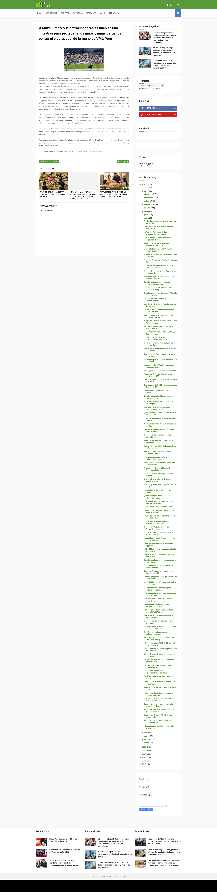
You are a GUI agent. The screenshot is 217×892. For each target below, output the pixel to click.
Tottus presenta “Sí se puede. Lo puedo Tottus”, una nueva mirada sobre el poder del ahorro (113, 194)
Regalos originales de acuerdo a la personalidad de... (158, 705)
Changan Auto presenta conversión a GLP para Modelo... (159, 699)
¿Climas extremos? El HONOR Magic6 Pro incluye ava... (159, 644)
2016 (144, 761)
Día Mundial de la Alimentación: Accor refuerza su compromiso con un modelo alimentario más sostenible (164, 862)
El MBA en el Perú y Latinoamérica (158, 507)
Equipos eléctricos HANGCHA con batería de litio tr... (158, 716)
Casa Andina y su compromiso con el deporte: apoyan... (159, 511)
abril (146, 732)
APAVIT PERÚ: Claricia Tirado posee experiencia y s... (159, 722)
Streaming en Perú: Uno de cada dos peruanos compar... (159, 277)
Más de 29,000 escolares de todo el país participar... (158, 327)
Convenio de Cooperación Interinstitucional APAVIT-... (156, 338)
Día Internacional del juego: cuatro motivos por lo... (158, 397)
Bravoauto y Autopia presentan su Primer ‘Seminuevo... (158, 528)
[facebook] (168, 5)
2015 (144, 764)
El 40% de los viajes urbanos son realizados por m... (157, 633)
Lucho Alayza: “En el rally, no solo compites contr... (157, 491)
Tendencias (115, 13)
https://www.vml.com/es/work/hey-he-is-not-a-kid (83, 151)
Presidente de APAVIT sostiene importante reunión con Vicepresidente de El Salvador (164, 841)
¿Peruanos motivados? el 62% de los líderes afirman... (159, 497)
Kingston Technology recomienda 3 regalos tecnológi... (158, 572)
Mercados (91, 13)
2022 (144, 751)
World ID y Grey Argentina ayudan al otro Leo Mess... (158, 616)
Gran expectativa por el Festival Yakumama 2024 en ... (157, 469)
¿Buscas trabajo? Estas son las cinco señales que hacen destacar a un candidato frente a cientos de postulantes (164, 37)
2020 (144, 757)
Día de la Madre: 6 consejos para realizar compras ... (157, 589)
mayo (146, 218)
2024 (144, 191)
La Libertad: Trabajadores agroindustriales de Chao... (156, 672)
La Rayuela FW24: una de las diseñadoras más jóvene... (156, 233)
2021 (144, 754)
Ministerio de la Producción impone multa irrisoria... (159, 430)
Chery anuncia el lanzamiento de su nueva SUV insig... (158, 289)
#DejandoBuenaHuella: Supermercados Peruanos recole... (160, 322)
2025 (144, 188)
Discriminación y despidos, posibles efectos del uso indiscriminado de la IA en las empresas (164, 852)
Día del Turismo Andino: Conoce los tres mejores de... (159, 533)
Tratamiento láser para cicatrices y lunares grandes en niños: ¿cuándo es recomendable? (114, 864)
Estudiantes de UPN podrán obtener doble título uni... (159, 228)
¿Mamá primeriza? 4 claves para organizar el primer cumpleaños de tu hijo (52, 194)
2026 (144, 184)
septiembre (149, 204)
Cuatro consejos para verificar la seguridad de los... (157, 239)
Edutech (65, 13)
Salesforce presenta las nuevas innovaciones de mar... (157, 283)
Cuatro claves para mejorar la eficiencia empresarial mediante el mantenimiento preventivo (115, 854)
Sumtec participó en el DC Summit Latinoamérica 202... (158, 452)
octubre (147, 201)
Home (39, 13)
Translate (158, 88)
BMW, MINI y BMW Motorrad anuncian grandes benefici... (159, 711)
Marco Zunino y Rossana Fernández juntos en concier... (159, 316)
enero (146, 743)
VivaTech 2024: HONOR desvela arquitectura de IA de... (157, 408)
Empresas (78, 13)
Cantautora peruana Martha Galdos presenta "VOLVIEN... (158, 611)
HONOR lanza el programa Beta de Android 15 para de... (158, 502)
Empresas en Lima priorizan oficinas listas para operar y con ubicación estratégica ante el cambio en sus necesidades (83, 195)
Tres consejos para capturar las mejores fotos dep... (157, 458)
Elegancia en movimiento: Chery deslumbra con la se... (157, 605)
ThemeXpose (103, 876)
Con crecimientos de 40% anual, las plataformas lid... (158, 567)
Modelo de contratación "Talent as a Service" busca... (159, 300)
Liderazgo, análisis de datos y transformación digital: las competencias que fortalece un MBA (64, 862)
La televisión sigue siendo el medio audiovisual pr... (158, 666)
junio (146, 215)
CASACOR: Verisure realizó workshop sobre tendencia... (159, 266)
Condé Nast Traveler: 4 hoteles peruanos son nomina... (157, 522)
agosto (147, 208)
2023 (144, 747)
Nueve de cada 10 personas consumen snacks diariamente (160, 628)
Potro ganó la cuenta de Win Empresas (160, 371)
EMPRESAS (43, 162)
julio (146, 211)
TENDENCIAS (53, 162)
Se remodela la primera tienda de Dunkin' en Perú (157, 480)
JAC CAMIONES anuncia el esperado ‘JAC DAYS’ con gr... (159, 639)
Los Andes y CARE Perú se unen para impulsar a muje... (159, 366)
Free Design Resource (118, 876)
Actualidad (52, 13)
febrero (147, 739)
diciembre (148, 194)
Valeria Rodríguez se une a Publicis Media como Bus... (158, 441)
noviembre (148, 198)
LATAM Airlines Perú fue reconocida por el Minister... (159, 311)
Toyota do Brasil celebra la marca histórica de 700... (158, 375)
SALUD (103, 13)
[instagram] (171, 5)
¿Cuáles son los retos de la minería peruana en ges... (158, 694)
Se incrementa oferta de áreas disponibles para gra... (156, 244)
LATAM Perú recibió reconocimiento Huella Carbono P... (159, 661)
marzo (147, 736)
